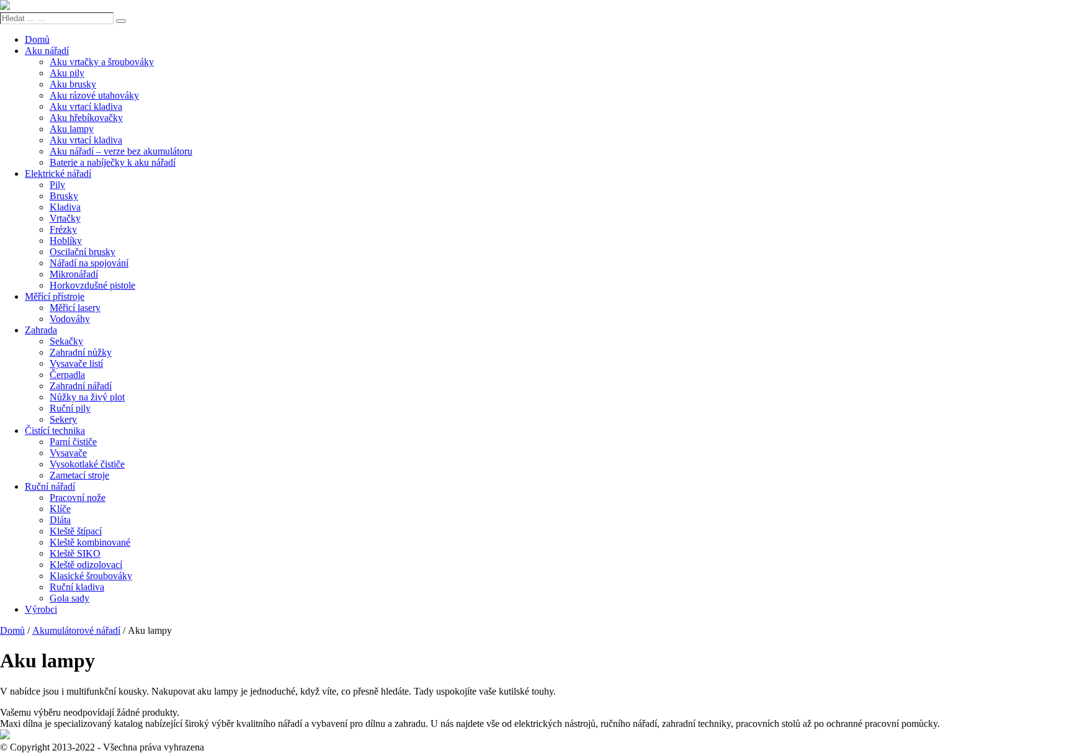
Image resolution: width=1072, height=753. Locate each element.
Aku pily (67, 73)
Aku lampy (72, 129)
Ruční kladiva (77, 587)
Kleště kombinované (90, 542)
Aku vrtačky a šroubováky (102, 61)
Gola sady (69, 598)
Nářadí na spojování (89, 263)
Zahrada (41, 330)
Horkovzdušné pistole (92, 285)
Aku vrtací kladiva (86, 106)
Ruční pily (70, 408)
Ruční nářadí (50, 486)
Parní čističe (73, 441)
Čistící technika (55, 430)
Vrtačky (65, 218)
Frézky (63, 229)
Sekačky (66, 341)
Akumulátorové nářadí (76, 630)
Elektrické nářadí (58, 173)
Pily (57, 184)
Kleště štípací (76, 531)
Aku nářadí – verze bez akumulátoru (121, 151)
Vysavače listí (76, 363)
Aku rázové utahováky (94, 95)
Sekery (63, 419)
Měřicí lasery (75, 307)
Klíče (60, 508)
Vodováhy (70, 318)
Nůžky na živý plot (87, 397)
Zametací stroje (79, 475)
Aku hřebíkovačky (86, 117)
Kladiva (65, 207)
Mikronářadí (74, 274)
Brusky (64, 196)
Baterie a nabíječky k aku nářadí (113, 162)
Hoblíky (66, 240)
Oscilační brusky (82, 251)
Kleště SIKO (75, 553)
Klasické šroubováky (91, 575)
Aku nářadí (47, 50)
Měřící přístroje (54, 296)
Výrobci (41, 609)
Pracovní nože (77, 497)
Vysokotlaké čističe (87, 464)
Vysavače (68, 453)
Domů (37, 39)
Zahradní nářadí (81, 386)
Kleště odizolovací (86, 564)
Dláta (60, 520)
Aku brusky (73, 84)
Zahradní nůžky (81, 352)
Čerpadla (67, 374)
